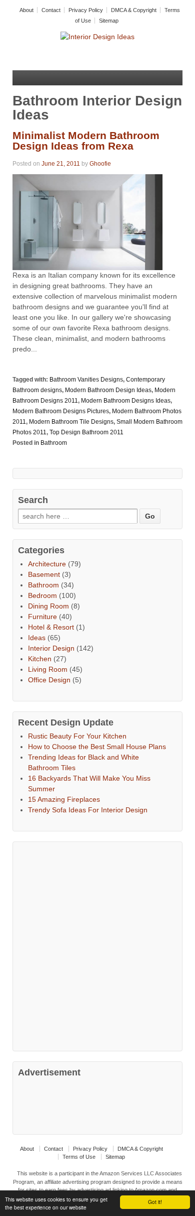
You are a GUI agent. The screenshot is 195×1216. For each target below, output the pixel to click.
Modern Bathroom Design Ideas (108, 390)
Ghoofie (100, 163)
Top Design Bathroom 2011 (87, 432)
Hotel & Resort (51, 627)
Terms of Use (79, 1157)
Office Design (49, 680)
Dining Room (48, 606)
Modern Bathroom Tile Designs (71, 421)
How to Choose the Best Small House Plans (97, 747)
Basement (44, 574)
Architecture (47, 564)
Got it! (155, 1201)
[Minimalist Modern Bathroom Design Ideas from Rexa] (87, 221)
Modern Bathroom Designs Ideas (125, 400)
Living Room (48, 669)
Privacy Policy (85, 10)
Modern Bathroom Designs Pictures (60, 411)
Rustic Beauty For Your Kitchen (77, 736)
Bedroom (42, 595)
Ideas (37, 638)
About (27, 10)
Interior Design (51, 648)
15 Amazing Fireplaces (64, 799)
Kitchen (40, 659)
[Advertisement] (97, 945)
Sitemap (108, 21)
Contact (51, 10)
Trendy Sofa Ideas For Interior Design (88, 810)
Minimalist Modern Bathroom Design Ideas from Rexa (86, 141)
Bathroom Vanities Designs (86, 379)
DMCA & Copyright (133, 10)
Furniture (42, 617)
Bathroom (53, 442)
